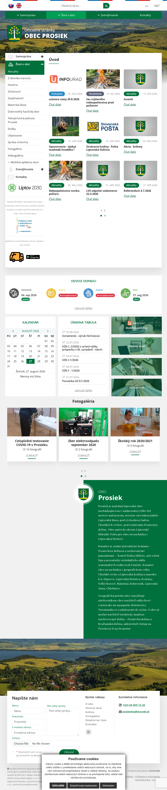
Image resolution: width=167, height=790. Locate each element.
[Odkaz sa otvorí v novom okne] (88, 732)
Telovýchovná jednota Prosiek (21, 120)
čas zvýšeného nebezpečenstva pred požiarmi (100, 102)
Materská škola (17, 105)
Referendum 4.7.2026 (137, 191)
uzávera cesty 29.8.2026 (64, 99)
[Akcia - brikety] (140, 126)
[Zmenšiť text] (148, 5)
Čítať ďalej (55, 104)
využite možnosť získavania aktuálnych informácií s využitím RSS (27, 770)
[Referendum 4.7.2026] (140, 170)
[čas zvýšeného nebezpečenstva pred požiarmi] (103, 79)
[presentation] (101, 210)
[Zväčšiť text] (157, 5)
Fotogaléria (15, 149)
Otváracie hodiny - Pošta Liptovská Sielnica (102, 148)
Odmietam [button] (108, 785)
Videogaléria (15, 155)
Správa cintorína (18, 142)
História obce (93, 708)
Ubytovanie (15, 135)
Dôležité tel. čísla (95, 720)
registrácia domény (16, 781)
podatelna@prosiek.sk (136, 711)
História (13, 85)
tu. (33, 213)
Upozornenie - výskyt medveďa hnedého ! (62, 148)
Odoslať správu (69, 754)
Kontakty (145, 15)
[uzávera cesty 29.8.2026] (65, 79)
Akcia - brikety (133, 146)
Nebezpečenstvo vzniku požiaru (64, 192)
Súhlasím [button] (58, 785)
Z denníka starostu (19, 78)
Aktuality (13, 71)
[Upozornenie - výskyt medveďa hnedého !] (65, 126)
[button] (25, 15)
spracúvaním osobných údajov (32, 755)
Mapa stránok (33, 775)
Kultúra (89, 712)
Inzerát (128, 99)
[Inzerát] (140, 79)
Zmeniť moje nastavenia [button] (83, 785)
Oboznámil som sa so (32, 753)
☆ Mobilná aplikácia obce (23, 162)
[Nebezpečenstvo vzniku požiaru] (65, 170)
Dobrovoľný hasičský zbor (23, 111)
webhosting (13, 778)
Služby (12, 129)
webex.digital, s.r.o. (29, 778)
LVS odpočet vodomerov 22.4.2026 (101, 192)
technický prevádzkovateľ (25, 784)
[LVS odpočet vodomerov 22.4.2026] (103, 170)
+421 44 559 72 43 (134, 705)
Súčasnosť (14, 91)
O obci (89, 704)
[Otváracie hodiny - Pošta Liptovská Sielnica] (103, 126)
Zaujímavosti (15, 98)
